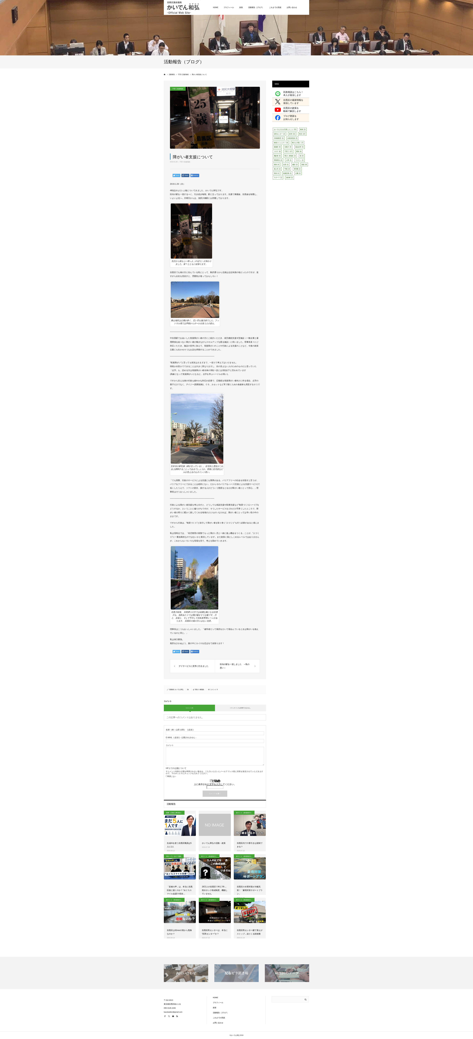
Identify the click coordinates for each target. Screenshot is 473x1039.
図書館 (277, 147)
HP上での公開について (214, 770)
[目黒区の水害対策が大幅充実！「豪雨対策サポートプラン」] (250, 868)
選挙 (299, 151)
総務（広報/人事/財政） (174, 813)
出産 (285, 164)
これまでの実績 (275, 7)
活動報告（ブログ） (256, 7)
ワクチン (299, 160)
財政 (304, 164)
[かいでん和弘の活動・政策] (215, 825)
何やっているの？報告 (173, 856)
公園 (298, 173)
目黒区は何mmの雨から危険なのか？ (179, 932)
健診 (295, 164)
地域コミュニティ (281, 143)
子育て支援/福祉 (185, 162)
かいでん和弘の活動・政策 (214, 843)
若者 (292, 134)
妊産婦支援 (292, 138)
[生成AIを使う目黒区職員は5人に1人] (180, 825)
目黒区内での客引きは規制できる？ (249, 845)
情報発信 (278, 160)
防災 (302, 134)
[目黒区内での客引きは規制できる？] (250, 825)
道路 (276, 164)
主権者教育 (279, 138)
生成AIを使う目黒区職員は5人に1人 (179, 845)
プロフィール (229, 7)
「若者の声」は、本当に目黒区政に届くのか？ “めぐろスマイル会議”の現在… (180, 890)
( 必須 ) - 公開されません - (181, 738)
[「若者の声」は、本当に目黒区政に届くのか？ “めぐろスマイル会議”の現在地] (180, 868)
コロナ (277, 151)
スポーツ (278, 177)
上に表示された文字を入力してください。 (215, 784)
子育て (288, 151)
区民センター (279, 134)
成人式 (277, 169)
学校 (287, 169)
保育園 (297, 169)
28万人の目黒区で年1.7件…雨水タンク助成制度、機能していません (215, 890)
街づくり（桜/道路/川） (244, 813)
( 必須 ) (179, 730)
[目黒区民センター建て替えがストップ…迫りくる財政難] (250, 912)
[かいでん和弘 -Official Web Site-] (183, 7)
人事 (288, 160)
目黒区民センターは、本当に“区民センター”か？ (215, 932)
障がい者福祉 (199, 689)
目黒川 (288, 147)
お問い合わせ (292, 7)
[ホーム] (165, 74)
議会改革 (299, 147)
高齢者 (277, 156)
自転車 (289, 177)
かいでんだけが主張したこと (285, 129)
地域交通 (287, 173)
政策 (241, 7)
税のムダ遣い (297, 143)
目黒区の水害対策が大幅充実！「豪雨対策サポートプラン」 (249, 890)
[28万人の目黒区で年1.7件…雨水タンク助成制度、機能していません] (215, 868)
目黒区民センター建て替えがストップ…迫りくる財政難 (249, 932)
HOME (215, 7)
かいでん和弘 (179, 689)
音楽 (276, 173)
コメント (170, 745)
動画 (303, 129)
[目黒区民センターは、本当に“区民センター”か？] (215, 912)
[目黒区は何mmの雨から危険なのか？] (180, 912)
